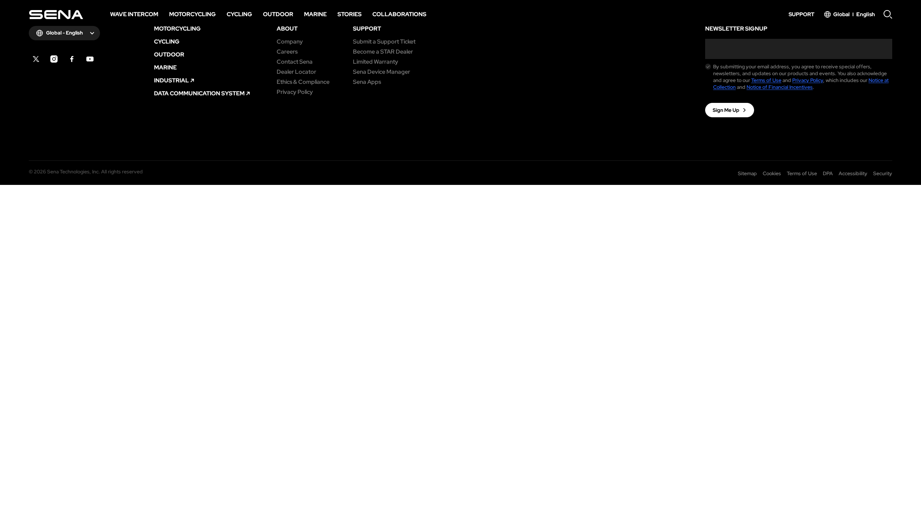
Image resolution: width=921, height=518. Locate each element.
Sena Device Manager (381, 72)
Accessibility (853, 173)
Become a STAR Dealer (383, 52)
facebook (72, 59)
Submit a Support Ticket (384, 42)
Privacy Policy (295, 92)
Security (882, 173)
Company (290, 42)
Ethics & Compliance (303, 82)
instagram (54, 59)
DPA (828, 173)
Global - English (64, 32)
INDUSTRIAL (171, 80)
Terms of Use (766, 80)
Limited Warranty (375, 62)
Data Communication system (199, 93)
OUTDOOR (169, 55)
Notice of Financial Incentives (780, 87)
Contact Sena (295, 62)
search (888, 14)
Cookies (772, 173)
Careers (287, 52)
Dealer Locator (296, 72)
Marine (165, 68)
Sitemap (747, 173)
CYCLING (167, 42)
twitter (36, 59)
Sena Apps (367, 82)
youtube (90, 59)
